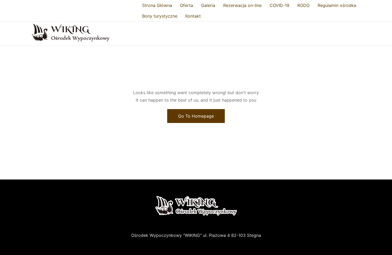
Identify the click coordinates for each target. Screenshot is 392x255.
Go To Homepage (196, 116)
